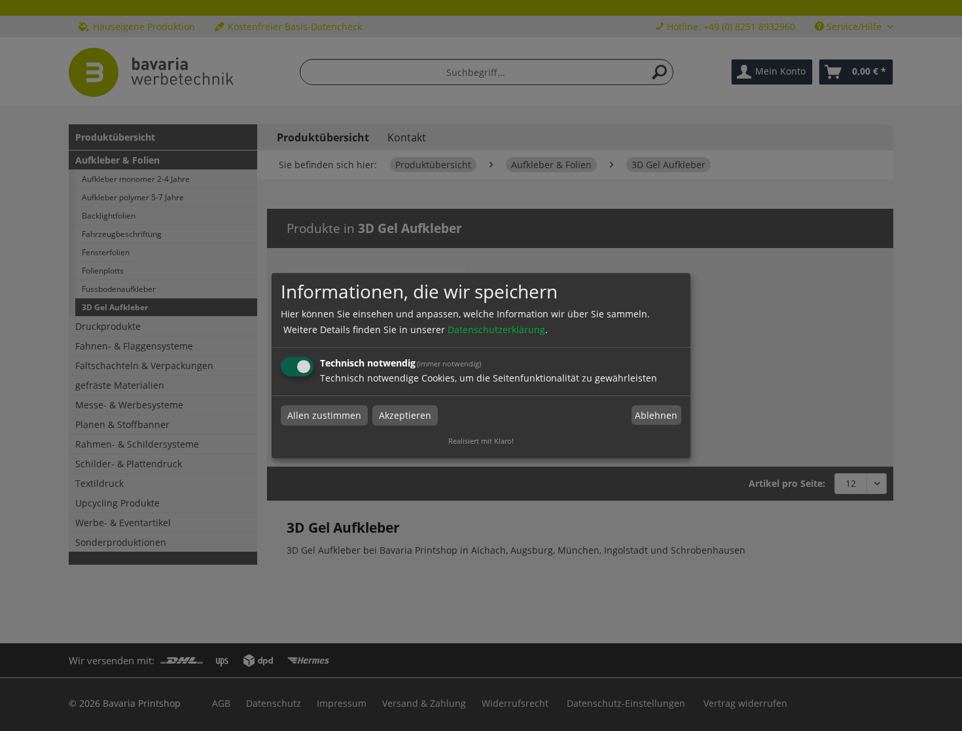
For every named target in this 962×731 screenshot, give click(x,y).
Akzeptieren (405, 415)
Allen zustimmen (324, 415)
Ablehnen (656, 415)
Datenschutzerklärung (496, 329)
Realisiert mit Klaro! (481, 441)
